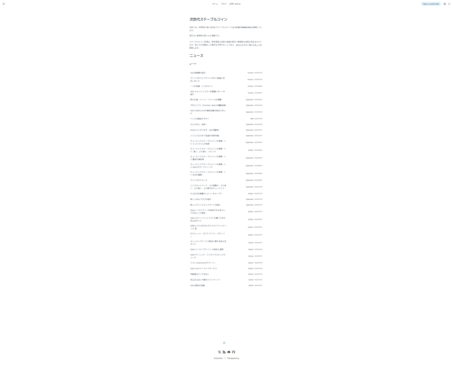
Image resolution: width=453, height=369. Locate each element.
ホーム (215, 4)
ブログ (223, 4)
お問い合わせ (235, 4)
